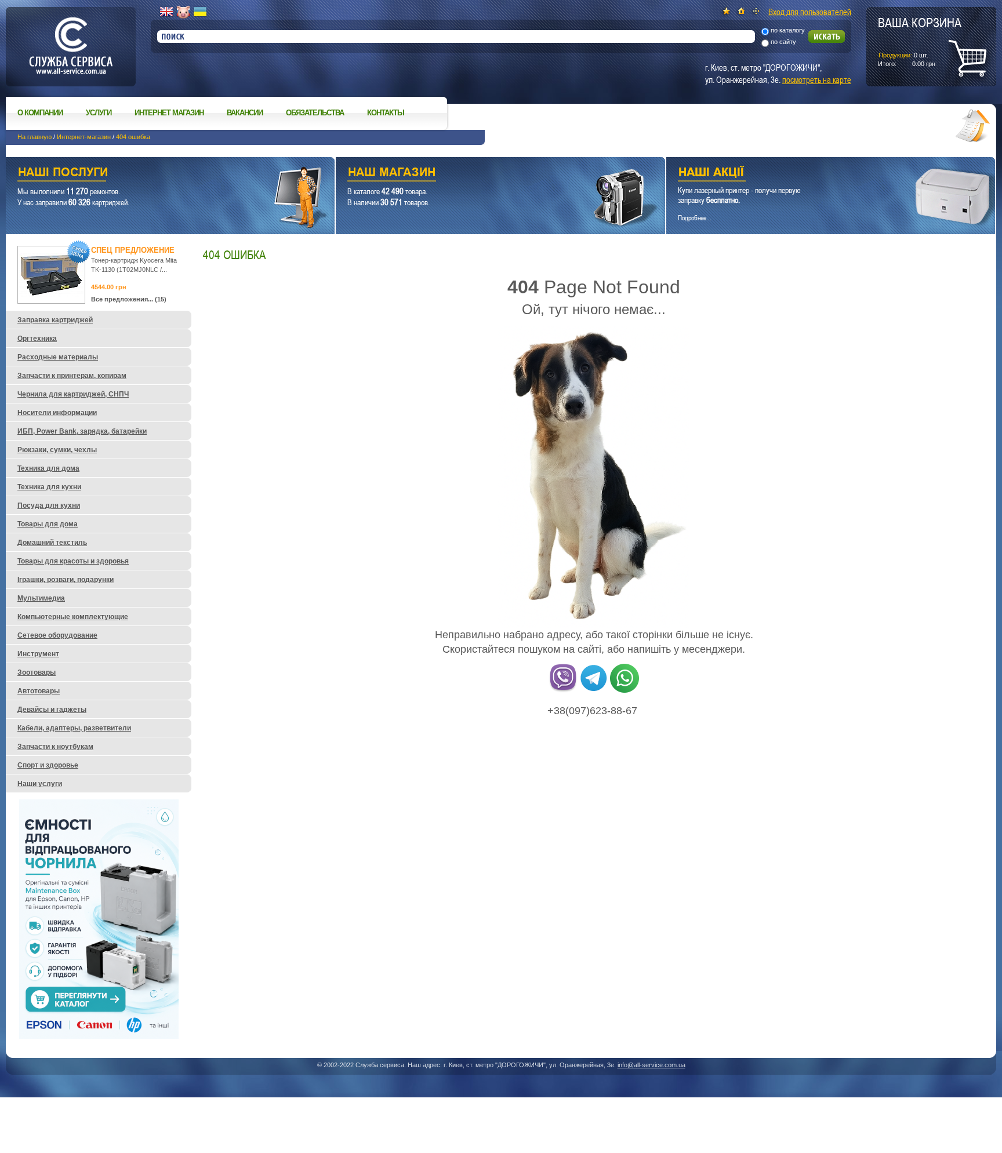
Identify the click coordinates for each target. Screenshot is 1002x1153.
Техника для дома (48, 468)
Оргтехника (37, 338)
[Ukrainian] (200, 12)
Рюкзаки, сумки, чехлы (57, 450)
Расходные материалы (57, 357)
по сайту (783, 41)
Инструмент (38, 654)
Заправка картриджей (55, 320)
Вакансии (245, 112)
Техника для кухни (49, 487)
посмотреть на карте (816, 79)
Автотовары (38, 691)
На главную (34, 136)
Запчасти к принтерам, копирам (71, 376)
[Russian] (183, 12)
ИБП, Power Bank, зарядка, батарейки (82, 431)
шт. (919, 41)
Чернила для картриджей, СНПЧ (73, 394)
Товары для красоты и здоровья (73, 561)
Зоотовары (36, 672)
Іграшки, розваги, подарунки (65, 580)
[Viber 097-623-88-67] (563, 690)
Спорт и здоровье (47, 765)
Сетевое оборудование (57, 635)
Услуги (98, 112)
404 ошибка (133, 136)
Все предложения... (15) (128, 299)
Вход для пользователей (809, 11)
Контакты (385, 112)
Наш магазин (479, 173)
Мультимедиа (41, 598)
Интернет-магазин (84, 136)
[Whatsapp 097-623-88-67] (624, 690)
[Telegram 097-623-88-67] (593, 690)
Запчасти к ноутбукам (55, 747)
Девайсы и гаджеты (51, 709)
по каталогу (788, 30)
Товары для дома (47, 524)
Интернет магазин (169, 112)
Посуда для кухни (48, 505)
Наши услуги (155, 173)
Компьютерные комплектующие (72, 617)
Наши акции (815, 173)
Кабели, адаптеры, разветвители (74, 728)
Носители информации (57, 413)
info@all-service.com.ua (651, 1064)
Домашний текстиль (52, 543)
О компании (40, 112)
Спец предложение (133, 250)
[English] (166, 12)
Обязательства (315, 112)
